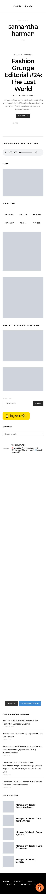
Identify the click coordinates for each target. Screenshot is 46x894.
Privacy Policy (28, 884)
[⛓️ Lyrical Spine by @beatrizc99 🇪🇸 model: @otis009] (23, 687)
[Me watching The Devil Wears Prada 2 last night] (23, 565)
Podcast (18, 881)
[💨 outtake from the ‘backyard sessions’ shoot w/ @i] (23, 590)
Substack (12, 884)
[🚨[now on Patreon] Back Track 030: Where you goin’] (23, 614)
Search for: (7, 399)
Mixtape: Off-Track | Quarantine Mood (26, 806)
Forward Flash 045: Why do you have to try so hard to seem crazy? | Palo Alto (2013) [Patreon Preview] (22, 749)
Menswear (28, 54)
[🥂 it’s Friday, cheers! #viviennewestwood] (23, 492)
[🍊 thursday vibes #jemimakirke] (23, 541)
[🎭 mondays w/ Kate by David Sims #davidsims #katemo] (23, 467)
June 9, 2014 (15, 95)
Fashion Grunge (28, 95)
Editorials (18, 54)
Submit (30, 881)
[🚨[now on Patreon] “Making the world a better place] (23, 663)
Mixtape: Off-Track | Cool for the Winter (28, 819)
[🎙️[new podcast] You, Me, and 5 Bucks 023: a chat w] (23, 516)
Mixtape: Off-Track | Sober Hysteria (29, 833)
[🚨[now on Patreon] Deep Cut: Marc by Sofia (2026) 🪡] (23, 638)
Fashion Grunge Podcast (16, 714)
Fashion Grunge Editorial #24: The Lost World (23, 75)
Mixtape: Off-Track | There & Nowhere (29, 847)
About (6, 881)
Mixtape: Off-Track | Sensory (26, 860)
